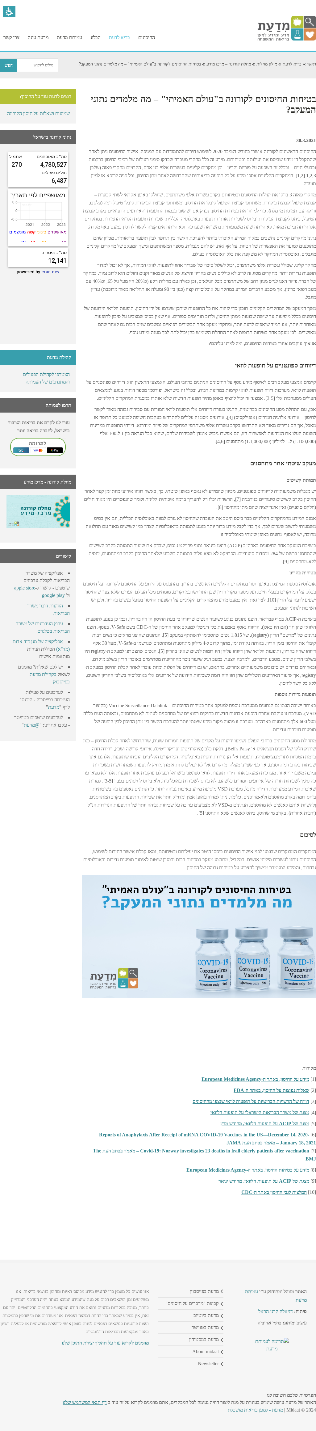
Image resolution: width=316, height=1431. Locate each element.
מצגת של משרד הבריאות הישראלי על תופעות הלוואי (259, 1112)
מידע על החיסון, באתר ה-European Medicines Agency (255, 1079)
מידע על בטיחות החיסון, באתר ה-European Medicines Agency (247, 1170)
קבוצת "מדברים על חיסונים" (192, 1303)
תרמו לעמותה (58, 405)
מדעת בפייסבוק (204, 1291)
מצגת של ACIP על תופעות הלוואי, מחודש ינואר (263, 1181)
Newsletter (208, 1363)
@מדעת (32, 725)
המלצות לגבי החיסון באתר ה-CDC (274, 1192)
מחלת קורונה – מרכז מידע (228, 64)
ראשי (311, 64)
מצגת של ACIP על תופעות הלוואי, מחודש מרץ (264, 1123)
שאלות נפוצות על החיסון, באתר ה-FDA (271, 1090)
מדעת (53, 707)
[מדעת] (286, 39)
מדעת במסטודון (204, 1339)
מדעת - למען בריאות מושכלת (255, 1409)
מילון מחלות (266, 64)
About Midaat (205, 1351)
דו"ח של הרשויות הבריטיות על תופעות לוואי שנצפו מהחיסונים (251, 1101)
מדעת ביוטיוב (206, 1315)
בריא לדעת (292, 64)
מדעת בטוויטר (205, 1327)
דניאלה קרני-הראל (275, 1311)
